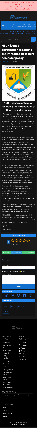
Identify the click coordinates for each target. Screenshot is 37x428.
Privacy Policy (7, 413)
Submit (18, 286)
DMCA (4, 410)
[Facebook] (24, 295)
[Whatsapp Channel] (6, 295)
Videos (6, 311)
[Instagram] (18, 295)
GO (33, 39)
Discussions (22, 307)
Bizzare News (6, 364)
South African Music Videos (6, 384)
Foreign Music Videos (7, 379)
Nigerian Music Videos (7, 374)
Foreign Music (7, 350)
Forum (6, 61)
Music (13, 307)
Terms (4, 407)
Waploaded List (7, 387)
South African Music (6, 346)
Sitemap (5, 416)
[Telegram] (30, 295)
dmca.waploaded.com (28, 7)
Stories (6, 307)
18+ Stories (6, 342)
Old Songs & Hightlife (6, 357)
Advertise (22, 354)
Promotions (22, 357)
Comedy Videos (7, 370)
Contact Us (22, 360)
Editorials (5, 367)
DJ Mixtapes (6, 361)
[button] (3, 25)
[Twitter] (12, 295)
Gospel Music (6, 353)
